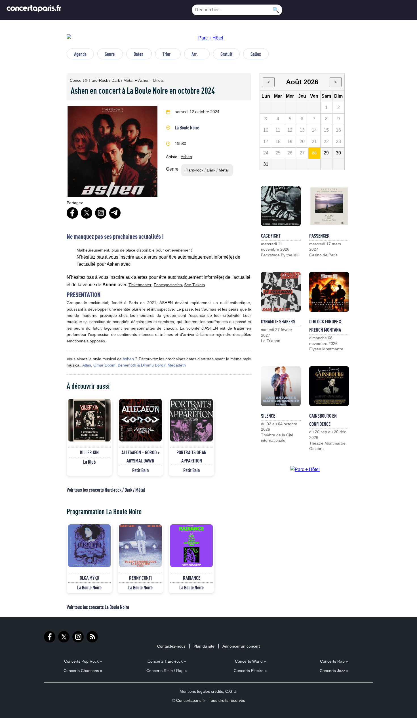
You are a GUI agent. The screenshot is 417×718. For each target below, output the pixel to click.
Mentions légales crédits (201, 691)
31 (265, 164)
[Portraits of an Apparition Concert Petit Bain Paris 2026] (191, 420)
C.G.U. (231, 691)
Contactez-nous (171, 646)
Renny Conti (140, 578)
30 (338, 152)
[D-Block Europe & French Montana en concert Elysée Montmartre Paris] (329, 292)
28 (314, 153)
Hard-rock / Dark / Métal (111, 80)
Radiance (191, 578)
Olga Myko (89, 578)
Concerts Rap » (334, 661)
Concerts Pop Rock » (83, 661)
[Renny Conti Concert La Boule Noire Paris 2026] (140, 545)
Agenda (80, 54)
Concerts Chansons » (83, 670)
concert (77, 80)
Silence (268, 415)
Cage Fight (271, 235)
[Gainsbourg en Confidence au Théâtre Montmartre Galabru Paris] (329, 386)
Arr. (194, 54)
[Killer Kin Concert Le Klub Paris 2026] (89, 420)
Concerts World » (250, 661)
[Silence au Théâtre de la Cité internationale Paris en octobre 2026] (281, 386)
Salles (255, 54)
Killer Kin (89, 452)
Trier (166, 54)
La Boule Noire (187, 127)
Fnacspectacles (168, 284)
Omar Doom (104, 365)
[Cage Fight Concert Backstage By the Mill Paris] (281, 206)
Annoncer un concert (241, 646)
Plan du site (203, 646)
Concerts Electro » (250, 670)
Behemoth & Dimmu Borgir (141, 365)
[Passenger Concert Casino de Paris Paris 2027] (329, 206)
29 (326, 152)
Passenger (319, 235)
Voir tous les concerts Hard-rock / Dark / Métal (106, 490)
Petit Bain (140, 470)
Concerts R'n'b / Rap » (166, 670)
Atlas (86, 365)
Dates (138, 54)
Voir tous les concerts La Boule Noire (98, 607)
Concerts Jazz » (334, 670)
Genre (110, 54)
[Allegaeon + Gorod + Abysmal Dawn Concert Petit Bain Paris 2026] (140, 420)
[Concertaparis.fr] (34, 10)
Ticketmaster (140, 284)
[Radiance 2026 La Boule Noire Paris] (191, 545)
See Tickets (194, 284)
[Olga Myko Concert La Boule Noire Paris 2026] (89, 545)
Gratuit (226, 54)
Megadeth (177, 365)
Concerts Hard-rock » (167, 661)
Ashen (186, 156)
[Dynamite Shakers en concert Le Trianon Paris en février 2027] (281, 292)
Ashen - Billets (151, 80)
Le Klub (89, 462)
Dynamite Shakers (278, 321)
